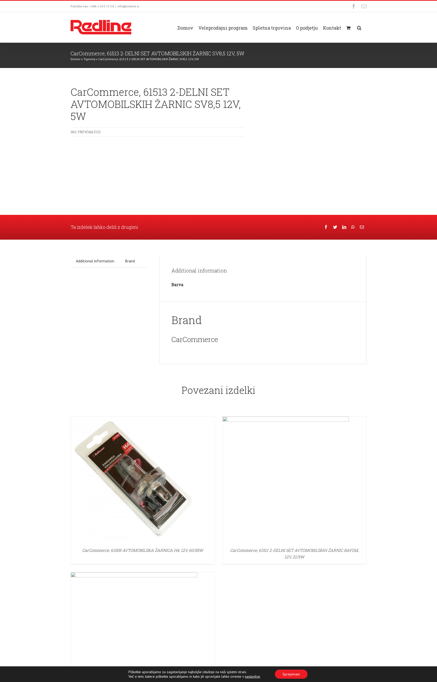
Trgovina (89, 59)
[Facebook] (326, 227)
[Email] (361, 227)
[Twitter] (335, 227)
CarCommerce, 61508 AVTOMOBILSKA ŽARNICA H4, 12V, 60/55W (142, 550)
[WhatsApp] (353, 227)
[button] (359, 27)
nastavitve (252, 676)
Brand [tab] (130, 260)
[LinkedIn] (344, 227)
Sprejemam (291, 674)
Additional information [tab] (95, 260)
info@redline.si (128, 6)
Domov (75, 59)
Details (134, 480)
